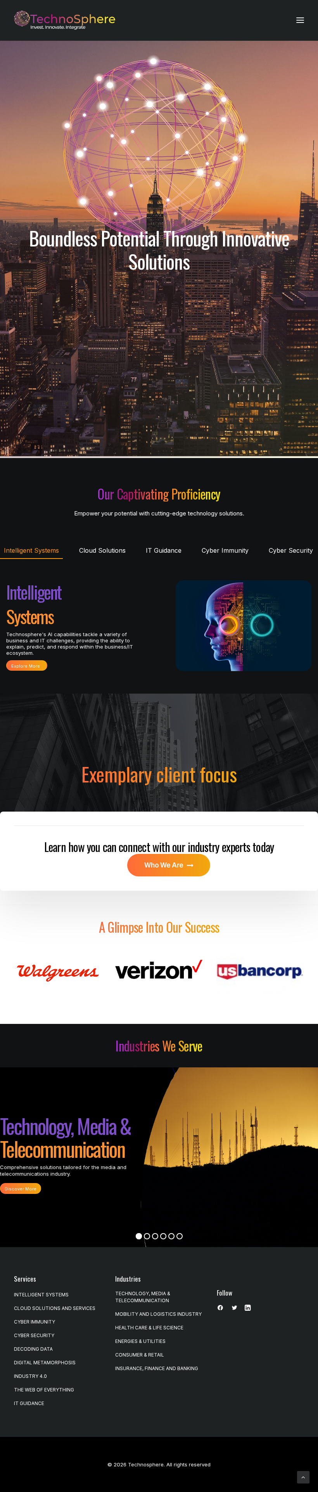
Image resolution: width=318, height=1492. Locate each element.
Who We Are (163, 865)
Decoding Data (33, 1349)
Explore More (25, 666)
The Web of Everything (44, 1390)
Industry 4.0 (30, 1376)
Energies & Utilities (140, 1341)
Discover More (20, 1189)
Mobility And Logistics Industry (158, 1314)
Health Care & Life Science (149, 1328)
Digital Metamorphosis (45, 1362)
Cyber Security (34, 1335)
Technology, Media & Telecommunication (142, 1297)
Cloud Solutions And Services (54, 1308)
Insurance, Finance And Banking (156, 1368)
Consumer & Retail (139, 1355)
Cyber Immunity (34, 1322)
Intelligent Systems (41, 1295)
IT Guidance (29, 1403)
